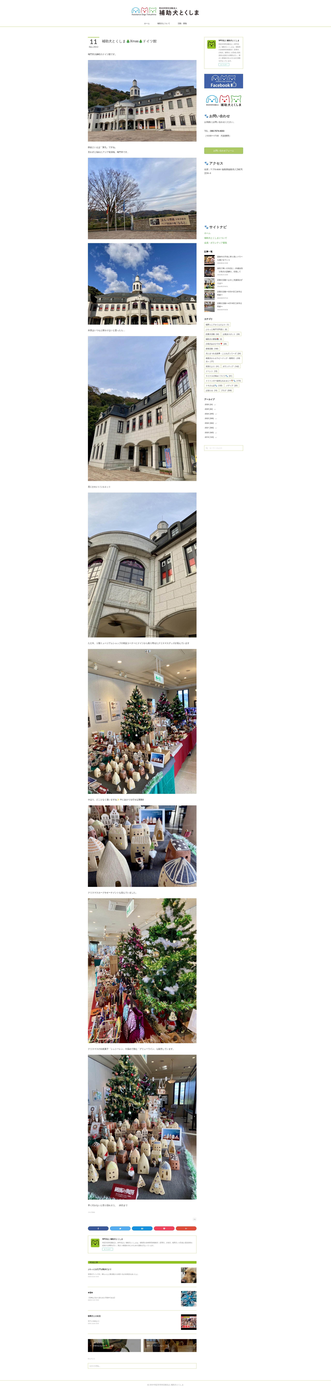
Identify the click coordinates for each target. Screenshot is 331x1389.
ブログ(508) (91, 1212)
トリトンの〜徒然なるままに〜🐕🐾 (223, 380)
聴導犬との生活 (94, 1316)
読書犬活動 (212, 334)
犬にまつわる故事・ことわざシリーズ (223, 353)
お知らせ (211, 390)
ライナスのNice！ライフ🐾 (219, 376)
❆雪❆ (90, 1292)
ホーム (147, 23)
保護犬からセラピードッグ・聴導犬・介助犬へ (223, 360)
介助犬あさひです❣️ (216, 343)
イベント (211, 371)
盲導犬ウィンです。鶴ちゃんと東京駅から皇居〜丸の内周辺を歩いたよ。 (113, 1274)
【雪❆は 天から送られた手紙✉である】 (102, 1297)
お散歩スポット (231, 334)
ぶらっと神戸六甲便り (216, 329)
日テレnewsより (93, 1321)
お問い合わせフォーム (223, 150)
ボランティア (231, 366)
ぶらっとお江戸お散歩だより (99, 1269)
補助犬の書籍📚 (214, 339)
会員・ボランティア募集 (215, 242)
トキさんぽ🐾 (214, 385)
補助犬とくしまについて (215, 237)
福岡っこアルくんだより (217, 324)
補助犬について (163, 23)
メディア (232, 385)
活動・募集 (182, 23)
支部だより (212, 366)
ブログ (226, 390)
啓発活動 (212, 348)
